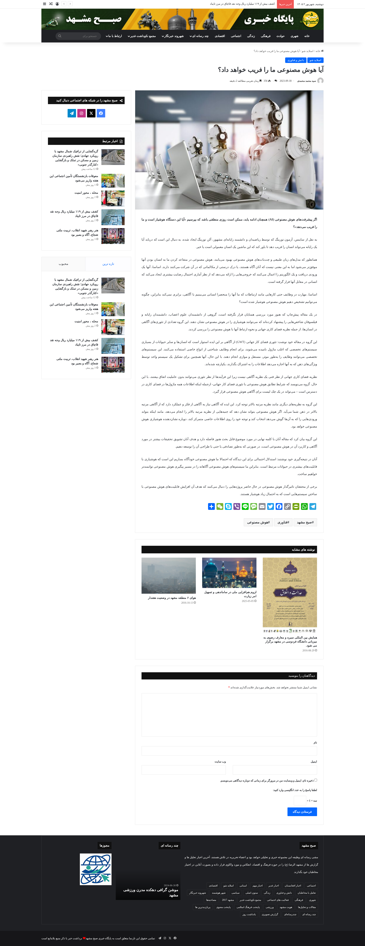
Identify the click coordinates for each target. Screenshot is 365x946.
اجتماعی (236, 36)
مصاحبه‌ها (211, 899)
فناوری (282, 522)
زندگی (251, 36)
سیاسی (236, 892)
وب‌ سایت (220, 761)
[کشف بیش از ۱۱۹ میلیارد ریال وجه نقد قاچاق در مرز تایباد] (113, 217)
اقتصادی (220, 36)
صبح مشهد (304, 522)
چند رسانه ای (200, 36)
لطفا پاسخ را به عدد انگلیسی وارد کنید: (295, 790)
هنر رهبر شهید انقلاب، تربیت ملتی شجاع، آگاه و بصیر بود (243, 3)
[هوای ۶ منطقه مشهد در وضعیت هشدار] (169, 576)
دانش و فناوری (295, 60)
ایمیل (314, 761)
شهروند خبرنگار (197, 892)
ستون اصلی (251, 892)
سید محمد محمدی (306, 80)
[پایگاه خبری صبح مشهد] (182, 19)
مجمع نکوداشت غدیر (143, 36)
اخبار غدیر (273, 885)
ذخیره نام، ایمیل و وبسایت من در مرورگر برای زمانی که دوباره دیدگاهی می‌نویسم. (267, 780)
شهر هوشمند (219, 892)
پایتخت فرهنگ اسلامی (248, 907)
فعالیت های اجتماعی (278, 899)
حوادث (280, 36)
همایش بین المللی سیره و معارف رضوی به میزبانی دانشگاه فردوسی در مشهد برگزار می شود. (290, 641)
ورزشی (270, 907)
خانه (307, 36)
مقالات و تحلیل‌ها (307, 907)
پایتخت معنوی (223, 907)
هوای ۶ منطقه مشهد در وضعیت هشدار (172, 597)
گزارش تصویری (270, 914)
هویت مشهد (286, 907)
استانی (243, 885)
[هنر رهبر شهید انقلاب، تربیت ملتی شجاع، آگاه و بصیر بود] (113, 236)
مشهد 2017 (228, 899)
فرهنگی (266, 36)
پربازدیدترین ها (202, 907)
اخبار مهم (258, 885)
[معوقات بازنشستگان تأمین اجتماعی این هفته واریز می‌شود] (113, 181)
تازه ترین (108, 263)
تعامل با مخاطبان (307, 892)
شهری (294, 36)
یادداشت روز (249, 914)
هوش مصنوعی (257, 522)
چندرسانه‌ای (290, 914)
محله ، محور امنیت (86, 192)
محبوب (63, 263)
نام (315, 742)
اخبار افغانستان (293, 885)
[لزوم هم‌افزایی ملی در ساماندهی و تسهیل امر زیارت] (229, 573)
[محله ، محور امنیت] (113, 198)
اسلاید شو (307, 51)
